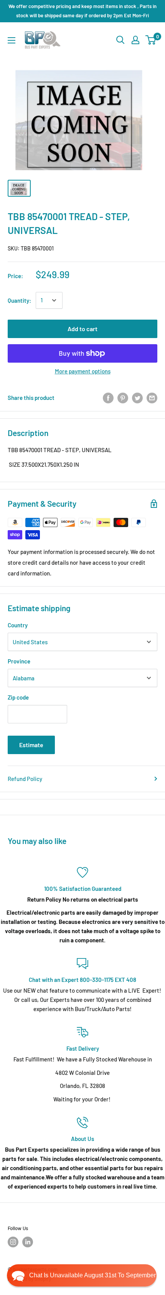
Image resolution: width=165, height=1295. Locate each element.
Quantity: (19, 300)
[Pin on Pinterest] (122, 397)
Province (19, 661)
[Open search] (120, 40)
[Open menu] (11, 40)
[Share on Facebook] (108, 397)
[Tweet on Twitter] (137, 397)
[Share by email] (152, 397)
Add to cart (82, 328)
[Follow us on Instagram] (13, 1242)
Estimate (31, 744)
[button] (82, 1275)
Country (18, 625)
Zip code (18, 697)
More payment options (83, 371)
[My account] (135, 40)
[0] (151, 40)
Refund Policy (25, 778)
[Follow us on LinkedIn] (27, 1242)
